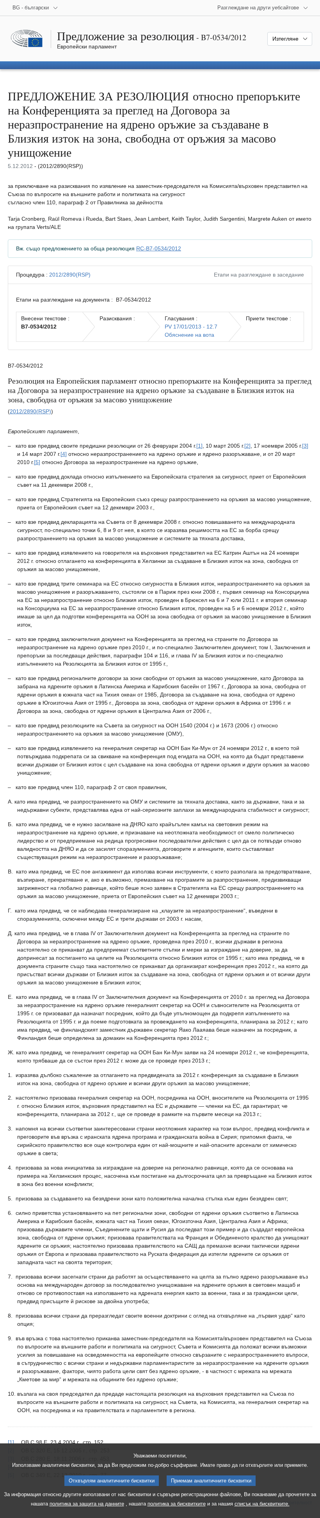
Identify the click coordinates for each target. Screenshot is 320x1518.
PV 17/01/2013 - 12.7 (191, 326)
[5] (37, 462)
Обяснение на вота (189, 335)
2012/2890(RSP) (70, 274)
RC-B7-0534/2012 (158, 248)
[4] (63, 454)
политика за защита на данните (87, 1504)
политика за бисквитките (177, 1504)
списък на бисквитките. (262, 1504)
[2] (247, 446)
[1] (199, 446)
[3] (305, 446)
